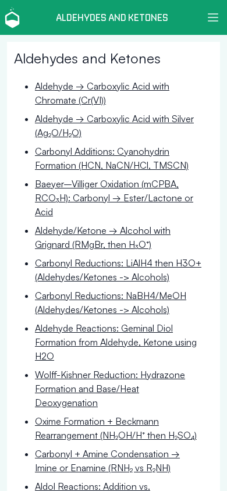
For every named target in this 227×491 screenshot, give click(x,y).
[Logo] (12, 17)
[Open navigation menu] (213, 17)
